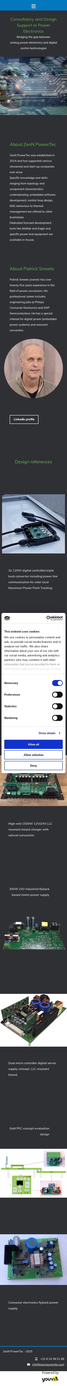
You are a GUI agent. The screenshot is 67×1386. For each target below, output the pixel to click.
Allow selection (34, 754)
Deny (33, 765)
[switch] (57, 694)
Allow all (33, 744)
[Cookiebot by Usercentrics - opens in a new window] (47, 618)
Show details (47, 733)
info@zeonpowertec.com (48, 1364)
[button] (24, 419)
